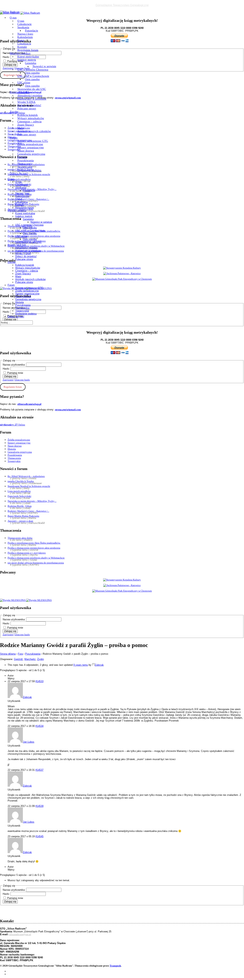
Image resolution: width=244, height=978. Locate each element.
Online (12, 424)
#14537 (39, 769)
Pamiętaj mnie (15, 372)
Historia (22, 157)
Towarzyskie (24, 166)
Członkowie (24, 24)
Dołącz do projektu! (29, 105)
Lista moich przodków (19, 491)
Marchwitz (30, 659)
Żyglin (40, 659)
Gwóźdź (18, 659)
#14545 (39, 836)
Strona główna (8, 653)
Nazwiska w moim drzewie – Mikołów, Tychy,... (32, 501)
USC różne (23, 82)
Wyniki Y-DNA (26, 102)
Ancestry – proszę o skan (20, 520)
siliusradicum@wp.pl (20, 934)
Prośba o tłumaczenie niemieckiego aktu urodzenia (34, 547)
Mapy (20, 127)
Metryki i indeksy (20, 53)
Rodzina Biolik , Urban (20, 506)
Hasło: (6, 368)
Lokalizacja (24, 43)
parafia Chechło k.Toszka (21, 481)
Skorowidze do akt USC (31, 89)
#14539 (39, 806)
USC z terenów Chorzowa (32, 69)
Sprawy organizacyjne (30, 147)
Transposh (115, 965)
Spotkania (23, 27)
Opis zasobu (32, 72)
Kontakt (22, 46)
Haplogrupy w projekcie (31, 98)
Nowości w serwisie (44, 66)
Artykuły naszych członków (34, 131)
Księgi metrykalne (28, 56)
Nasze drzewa (25, 150)
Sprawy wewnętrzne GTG (32, 140)
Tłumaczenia (25, 163)
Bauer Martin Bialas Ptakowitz (23, 515)
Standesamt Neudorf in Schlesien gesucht (29, 486)
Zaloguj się (10, 376)
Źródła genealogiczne (30, 144)
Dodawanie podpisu (29, 170)
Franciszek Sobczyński (19, 496)
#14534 (39, 726)
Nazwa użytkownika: (14, 364)
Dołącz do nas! (19, 173)
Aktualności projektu (29, 95)
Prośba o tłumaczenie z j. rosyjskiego (27, 552)
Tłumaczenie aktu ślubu (20, 537)
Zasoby (14, 111)
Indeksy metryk (26, 59)
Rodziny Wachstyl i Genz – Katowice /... (28, 511)
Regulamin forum (27, 50)
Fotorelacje (31, 30)
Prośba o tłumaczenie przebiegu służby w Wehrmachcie (36, 557)
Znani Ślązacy (25, 124)
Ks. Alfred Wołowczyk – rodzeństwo (26, 476)
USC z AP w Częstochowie (33, 76)
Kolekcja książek (27, 114)
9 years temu (80, 664)
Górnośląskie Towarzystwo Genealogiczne (122, 5)
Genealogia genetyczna (31, 153)
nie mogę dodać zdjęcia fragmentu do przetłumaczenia (36, 562)
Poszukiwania (25, 160)
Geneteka (30, 63)
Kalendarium (25, 37)
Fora (20, 653)
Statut (20, 40)
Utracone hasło (22, 379)
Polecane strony (26, 108)
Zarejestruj (8, 379)
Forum (14, 137)
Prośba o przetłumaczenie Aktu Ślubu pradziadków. (34, 542)
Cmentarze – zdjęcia (29, 121)
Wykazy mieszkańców (30, 118)
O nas (13, 17)
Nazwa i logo (25, 33)
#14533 (39, 681)
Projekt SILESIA (19, 92)
